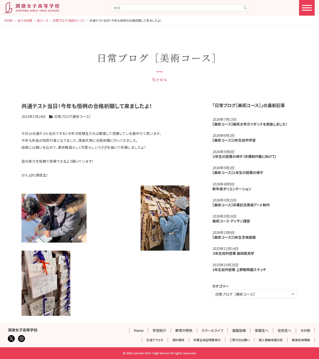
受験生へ (262, 330)
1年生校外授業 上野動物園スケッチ (239, 269)
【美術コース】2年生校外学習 (235, 140)
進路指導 (239, 330)
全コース (42, 20)
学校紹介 (159, 330)
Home (139, 330)
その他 (305, 330)
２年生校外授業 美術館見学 (233, 253)
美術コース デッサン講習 (231, 220)
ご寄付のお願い (240, 340)
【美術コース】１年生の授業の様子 (237, 172)
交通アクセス (154, 340)
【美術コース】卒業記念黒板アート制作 (241, 204)
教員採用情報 (301, 340)
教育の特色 (183, 330)
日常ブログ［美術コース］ (69, 20)
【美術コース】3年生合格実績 (234, 237)
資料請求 (178, 340)
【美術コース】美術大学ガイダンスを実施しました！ (249, 124)
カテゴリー (220, 286)
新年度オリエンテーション (232, 188)
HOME (8, 20)
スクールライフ (212, 330)
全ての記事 (25, 20)
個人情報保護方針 (271, 340)
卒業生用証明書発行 (207, 340)
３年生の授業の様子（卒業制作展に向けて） (244, 156)
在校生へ (284, 330)
